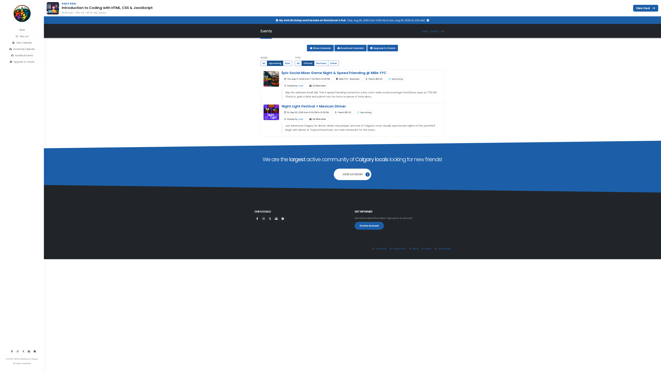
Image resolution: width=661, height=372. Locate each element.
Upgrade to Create (23, 62)
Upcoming (275, 63)
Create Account (369, 225)
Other (333, 63)
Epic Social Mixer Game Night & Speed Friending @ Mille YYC (334, 72)
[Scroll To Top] (655, 368)
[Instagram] (17, 351)
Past (287, 63)
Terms (415, 248)
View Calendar (23, 42)
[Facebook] (11, 351)
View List (24, 36)
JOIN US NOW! (352, 174)
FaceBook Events (23, 55)
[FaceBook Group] (29, 351)
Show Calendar (321, 48)
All (263, 63)
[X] (23, 351)
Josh (300, 85)
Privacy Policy (399, 248)
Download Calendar (24, 49)
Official (307, 63)
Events (434, 31)
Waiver (428, 248)
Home (425, 31)
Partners (321, 63)
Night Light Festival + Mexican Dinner (314, 106)
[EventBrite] (34, 351)
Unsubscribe (444, 248)
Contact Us (381, 248)
